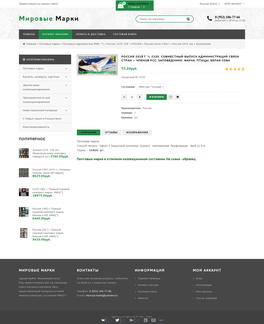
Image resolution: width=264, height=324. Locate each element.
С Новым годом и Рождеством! (42, 118)
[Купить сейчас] (177, 97)
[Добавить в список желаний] (171, 97)
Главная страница (149, 278)
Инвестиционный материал (40, 110)
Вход (199, 278)
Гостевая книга (147, 291)
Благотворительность (36, 127)
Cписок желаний (206, 298)
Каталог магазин (148, 285)
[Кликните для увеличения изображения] (97, 65)
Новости (143, 298)
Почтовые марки (33, 68)
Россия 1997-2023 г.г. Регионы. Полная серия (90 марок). (51, 171)
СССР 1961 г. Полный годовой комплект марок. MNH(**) (50, 190)
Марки (49, 18)
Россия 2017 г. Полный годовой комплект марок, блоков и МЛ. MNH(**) (48, 233)
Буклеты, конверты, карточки (41, 76)
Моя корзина (204, 291)
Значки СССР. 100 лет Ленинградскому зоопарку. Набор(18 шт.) (49, 153)
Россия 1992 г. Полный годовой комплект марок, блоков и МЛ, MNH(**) (48, 212)
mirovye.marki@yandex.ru (102, 295)
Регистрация (204, 285)
